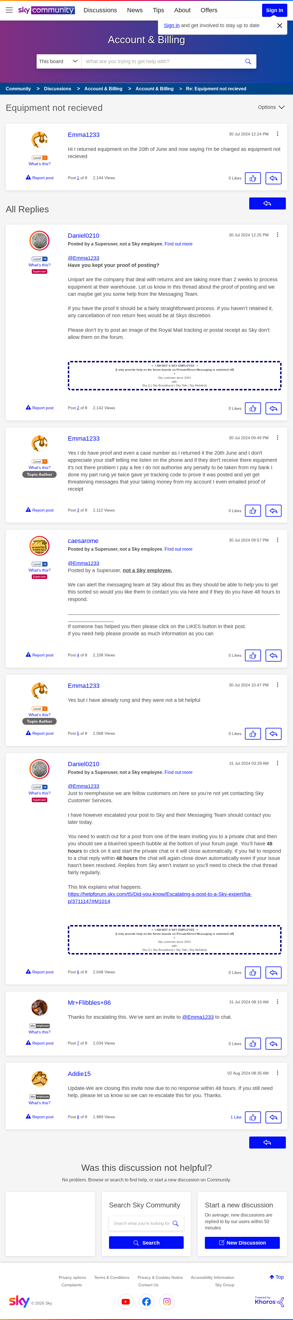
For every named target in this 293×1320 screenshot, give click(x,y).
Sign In (274, 10)
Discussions (100, 10)
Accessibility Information (212, 1277)
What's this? (40, 163)
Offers (209, 10)
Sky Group (224, 1285)
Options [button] (267, 107)
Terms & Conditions (111, 1277)
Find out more (179, 243)
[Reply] (274, 178)
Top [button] (280, 1277)
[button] (278, 134)
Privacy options (72, 1277)
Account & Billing (146, 39)
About (182, 10)
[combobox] (160, 61)
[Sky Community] (46, 10)
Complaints (72, 1285)
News (135, 10)
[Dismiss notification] (279, 25)
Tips (158, 10)
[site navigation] (9, 10)
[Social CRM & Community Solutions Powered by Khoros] (269, 1301)
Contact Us (148, 1285)
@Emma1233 (83, 258)
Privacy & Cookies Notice (160, 1277)
